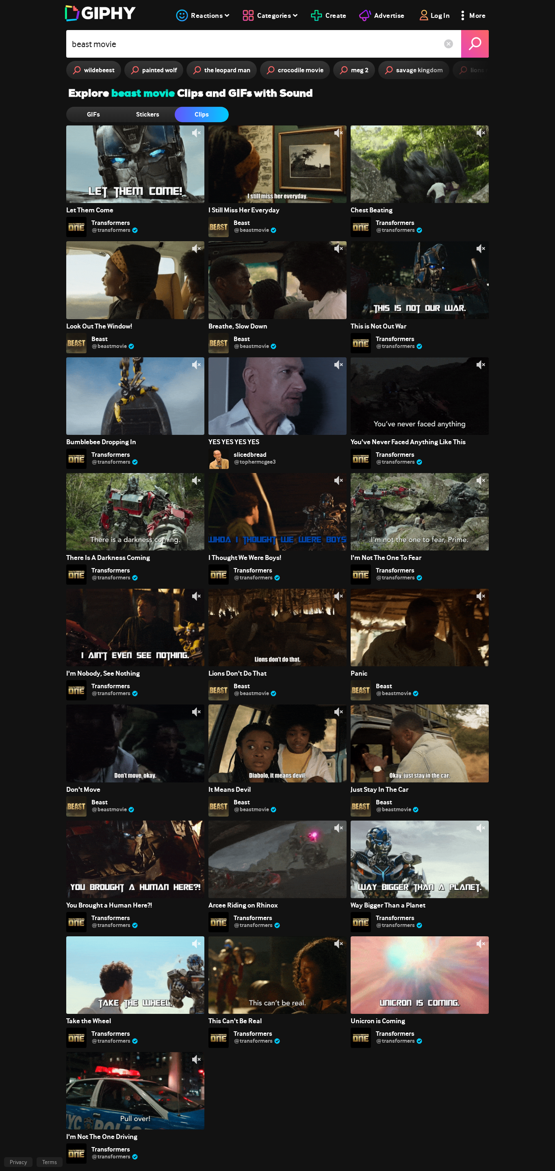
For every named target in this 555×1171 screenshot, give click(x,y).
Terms (49, 1162)
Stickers (147, 114)
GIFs (93, 114)
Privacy (18, 1162)
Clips (202, 114)
